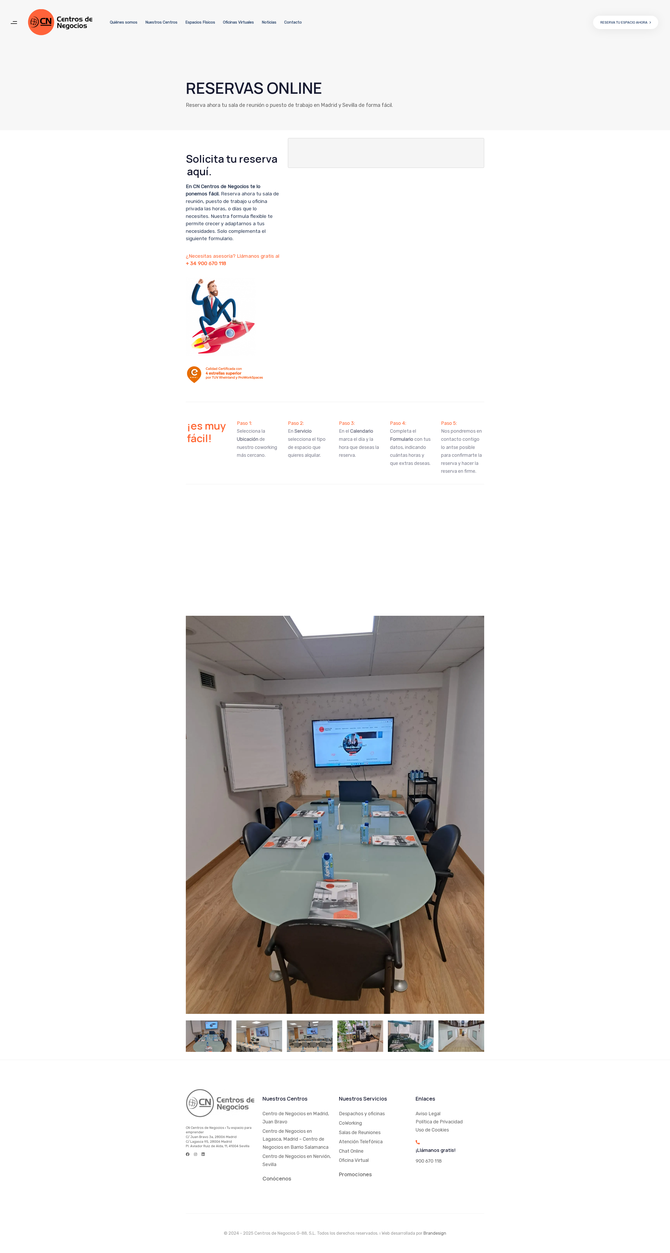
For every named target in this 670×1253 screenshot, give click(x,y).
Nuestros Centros (161, 22)
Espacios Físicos (200, 22)
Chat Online (351, 1151)
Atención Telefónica (361, 1142)
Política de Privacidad (439, 1122)
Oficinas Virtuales (238, 22)
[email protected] (324, 567)
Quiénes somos (123, 22)
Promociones (355, 1174)
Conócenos (277, 1178)
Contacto (293, 22)
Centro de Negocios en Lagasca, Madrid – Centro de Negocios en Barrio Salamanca (295, 1139)
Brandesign (434, 1233)
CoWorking (350, 1123)
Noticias (269, 22)
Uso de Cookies (432, 1130)
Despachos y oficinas (362, 1114)
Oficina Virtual (354, 1160)
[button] (14, 22)
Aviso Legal (428, 1114)
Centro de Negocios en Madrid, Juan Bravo (296, 1118)
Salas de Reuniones (360, 1132)
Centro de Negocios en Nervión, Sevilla (297, 1160)
